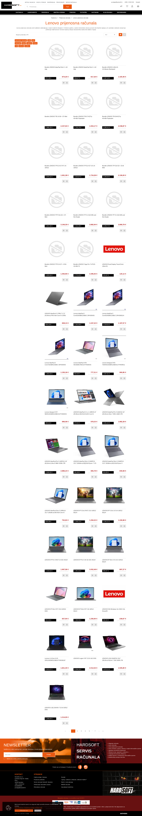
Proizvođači (60, 2)
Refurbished (121, 12)
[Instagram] (86, 767)
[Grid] (120, 34)
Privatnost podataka (39, 779)
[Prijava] (132, 6)
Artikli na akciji (30, 2)
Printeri (72, 12)
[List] (124, 34)
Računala (19, 12)
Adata (23, 43)
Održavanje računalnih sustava (42, 784)
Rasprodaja (51, 2)
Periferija (45, 12)
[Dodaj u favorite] (67, 45)
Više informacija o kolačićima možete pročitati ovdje (28, 807)
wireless (21, 46)
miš (16, 46)
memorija (17, 43)
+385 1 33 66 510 (129, 2)
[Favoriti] (63, 82)
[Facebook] (81, 767)
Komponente (32, 12)
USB (29, 40)
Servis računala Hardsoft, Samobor (43, 782)
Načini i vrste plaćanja (67, 782)
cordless (27, 46)
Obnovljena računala (39, 787)
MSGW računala (65, 784)
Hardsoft (88, 751)
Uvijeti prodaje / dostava (40, 777)
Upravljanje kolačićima (67, 787)
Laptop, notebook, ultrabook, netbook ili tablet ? (74, 779)
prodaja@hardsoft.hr (116, 2)
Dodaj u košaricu (54, 82)
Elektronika (107, 12)
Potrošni (83, 12)
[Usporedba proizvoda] (67, 82)
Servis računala (71, 2)
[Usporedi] (67, 41)
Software (95, 12)
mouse (35, 43)
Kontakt (138, 2)
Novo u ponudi (41, 2)
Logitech (29, 43)
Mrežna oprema (59, 12)
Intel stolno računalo (20, 40)
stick (33, 40)
